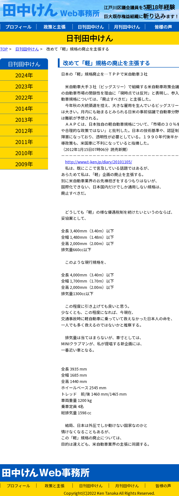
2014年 (24, 108)
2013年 (24, 119)
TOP (4, 49)
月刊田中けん (127, 27)
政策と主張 (54, 27)
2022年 (24, 97)
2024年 (24, 75)
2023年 (24, 86)
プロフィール (18, 27)
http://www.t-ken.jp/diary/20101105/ (98, 161)
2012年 (24, 130)
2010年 (24, 153)
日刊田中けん (91, 27)
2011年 (24, 142)
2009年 (24, 164)
